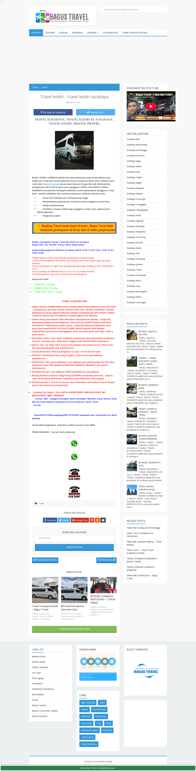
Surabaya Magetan (135, 188)
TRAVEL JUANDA (40, 667)
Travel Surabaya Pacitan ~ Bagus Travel (45, 608)
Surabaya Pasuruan (136, 155)
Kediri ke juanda (51, 184)
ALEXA (35, 700)
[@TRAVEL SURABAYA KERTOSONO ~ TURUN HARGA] (103, 585)
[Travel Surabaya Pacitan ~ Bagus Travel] (45, 590)
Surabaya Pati (133, 253)
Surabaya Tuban (134, 269)
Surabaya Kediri (134, 215)
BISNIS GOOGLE (39, 716)
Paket (102, 702)
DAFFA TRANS (39, 662)
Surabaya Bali (133, 139)
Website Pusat (38, 656)
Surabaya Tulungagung (137, 210)
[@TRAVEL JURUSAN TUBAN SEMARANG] (132, 439)
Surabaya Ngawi (134, 182)
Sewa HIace (100, 716)
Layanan (91, 32)
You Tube (36, 672)
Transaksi (77, 32)
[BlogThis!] (97, 520)
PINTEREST (37, 683)
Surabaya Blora (134, 280)
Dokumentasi (110, 32)
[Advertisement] (98, 58)
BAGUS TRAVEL (87, 123)
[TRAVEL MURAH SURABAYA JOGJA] (132, 490)
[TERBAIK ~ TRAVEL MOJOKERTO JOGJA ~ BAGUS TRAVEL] (132, 361)
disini (92, 425)
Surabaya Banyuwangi (137, 144)
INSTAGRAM (38, 694)
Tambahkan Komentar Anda (74, 628)
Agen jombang (88, 702)
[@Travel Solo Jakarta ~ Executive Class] (74, 590)
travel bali (107, 730)
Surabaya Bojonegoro (137, 291)
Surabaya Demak (135, 242)
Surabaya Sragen (134, 177)
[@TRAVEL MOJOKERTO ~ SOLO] (132, 466)
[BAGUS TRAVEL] (62, 16)
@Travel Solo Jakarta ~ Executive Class (73, 608)
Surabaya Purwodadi (136, 275)
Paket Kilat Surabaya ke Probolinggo (143, 527)
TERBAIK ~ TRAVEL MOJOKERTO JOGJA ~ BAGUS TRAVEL (148, 361)
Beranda (36, 32)
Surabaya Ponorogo (136, 199)
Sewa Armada (99, 709)
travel (41, 503)
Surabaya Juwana (135, 264)
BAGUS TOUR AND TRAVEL (45, 710)
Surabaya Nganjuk (135, 220)
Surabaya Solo (133, 171)
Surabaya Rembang (136, 258)
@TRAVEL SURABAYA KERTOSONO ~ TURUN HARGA (102, 599)
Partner (84, 709)
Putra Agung (37, 678)
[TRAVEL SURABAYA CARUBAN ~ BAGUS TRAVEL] (132, 412)
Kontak (63, 32)
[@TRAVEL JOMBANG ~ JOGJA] (132, 388)
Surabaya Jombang (135, 226)
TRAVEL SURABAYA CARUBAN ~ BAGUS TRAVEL (147, 411)
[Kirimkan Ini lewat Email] (103, 520)
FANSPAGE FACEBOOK (43, 689)
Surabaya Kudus (134, 248)
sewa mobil (86, 723)
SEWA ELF (86, 716)
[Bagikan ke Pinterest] (92, 520)
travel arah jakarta (89, 730)
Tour (99, 723)
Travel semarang (89, 744)
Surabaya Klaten (134, 166)
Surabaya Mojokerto (136, 231)
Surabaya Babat (134, 297)
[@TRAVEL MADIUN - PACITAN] (132, 335)
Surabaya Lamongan (136, 302)
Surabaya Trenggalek (136, 204)
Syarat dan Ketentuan (134, 32)
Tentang (50, 32)
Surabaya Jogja (134, 161)
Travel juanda (87, 737)
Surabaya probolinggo (137, 150)
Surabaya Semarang (136, 237)
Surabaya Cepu (134, 286)
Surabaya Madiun (135, 193)
